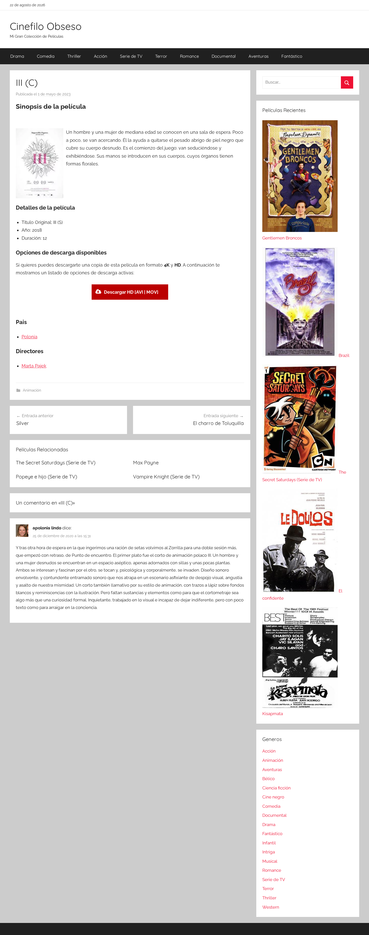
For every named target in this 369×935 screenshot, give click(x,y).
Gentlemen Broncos (282, 237)
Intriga (268, 851)
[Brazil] (300, 355)
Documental (224, 56)
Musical (269, 861)
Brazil (344, 355)
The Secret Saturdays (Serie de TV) (55, 462)
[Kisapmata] (300, 706)
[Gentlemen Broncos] (300, 230)
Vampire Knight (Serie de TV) (166, 476)
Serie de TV (131, 56)
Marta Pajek (34, 365)
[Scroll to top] (359, 925)
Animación (32, 390)
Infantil (269, 842)
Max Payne (146, 462)
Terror (161, 56)
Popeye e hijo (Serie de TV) (46, 476)
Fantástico (291, 56)
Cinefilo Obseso (46, 26)
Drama (17, 56)
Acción (100, 56)
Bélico (268, 778)
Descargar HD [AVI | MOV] (131, 292)
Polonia (29, 336)
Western (270, 907)
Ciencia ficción (276, 787)
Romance (189, 56)
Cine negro (273, 796)
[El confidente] (300, 590)
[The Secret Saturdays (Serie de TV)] (300, 472)
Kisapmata (272, 713)
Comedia (45, 56)
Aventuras (259, 56)
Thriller (74, 56)
